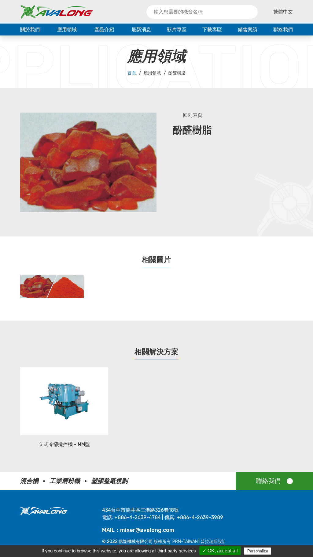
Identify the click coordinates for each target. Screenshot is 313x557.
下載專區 (212, 29)
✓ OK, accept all (220, 550)
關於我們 (30, 29)
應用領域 (67, 29)
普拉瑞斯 (209, 541)
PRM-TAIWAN (185, 541)
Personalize (257, 551)
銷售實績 (247, 29)
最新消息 (141, 29)
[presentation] (14, 290)
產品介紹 (104, 29)
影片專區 (176, 29)
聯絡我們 (283, 29)
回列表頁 (192, 115)
